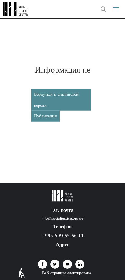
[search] (103, 9)
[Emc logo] (15, 14)
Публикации (45, 115)
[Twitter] (54, 264)
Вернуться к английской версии (56, 100)
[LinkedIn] (79, 264)
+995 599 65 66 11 (62, 235)
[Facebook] (42, 264)
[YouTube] (67, 264)
